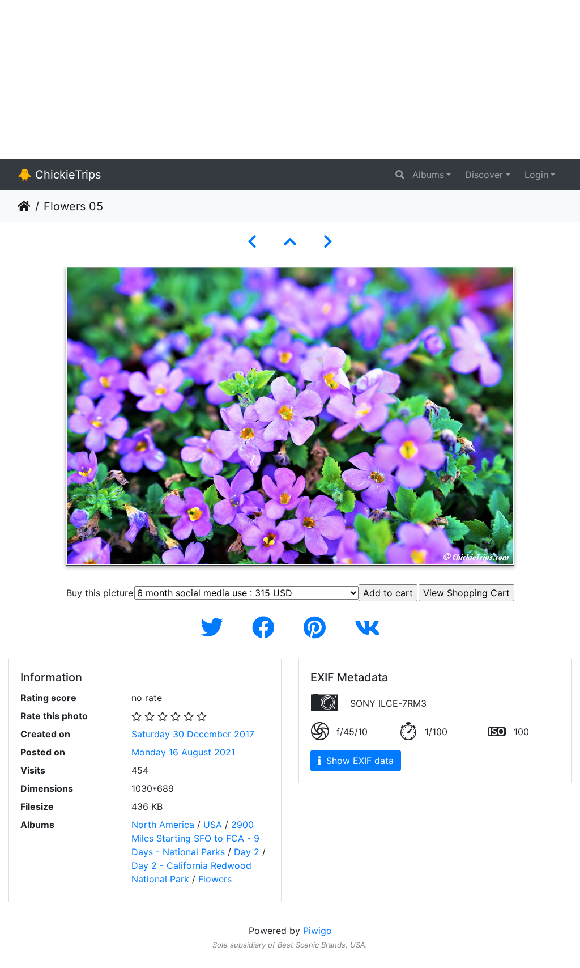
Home (24, 206)
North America (162, 824)
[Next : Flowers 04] (328, 242)
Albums (428, 174)
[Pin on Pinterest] (317, 628)
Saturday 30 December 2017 (192, 734)
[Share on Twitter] (215, 628)
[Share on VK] (367, 628)
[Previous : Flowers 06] (252, 242)
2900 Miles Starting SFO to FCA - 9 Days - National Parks (195, 838)
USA (212, 824)
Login (536, 174)
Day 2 (246, 851)
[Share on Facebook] (266, 628)
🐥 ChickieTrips (59, 174)
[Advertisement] (290, 79)
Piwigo (317, 930)
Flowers (215, 879)
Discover (484, 174)
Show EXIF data (358, 760)
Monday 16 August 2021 (183, 752)
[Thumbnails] (290, 242)
